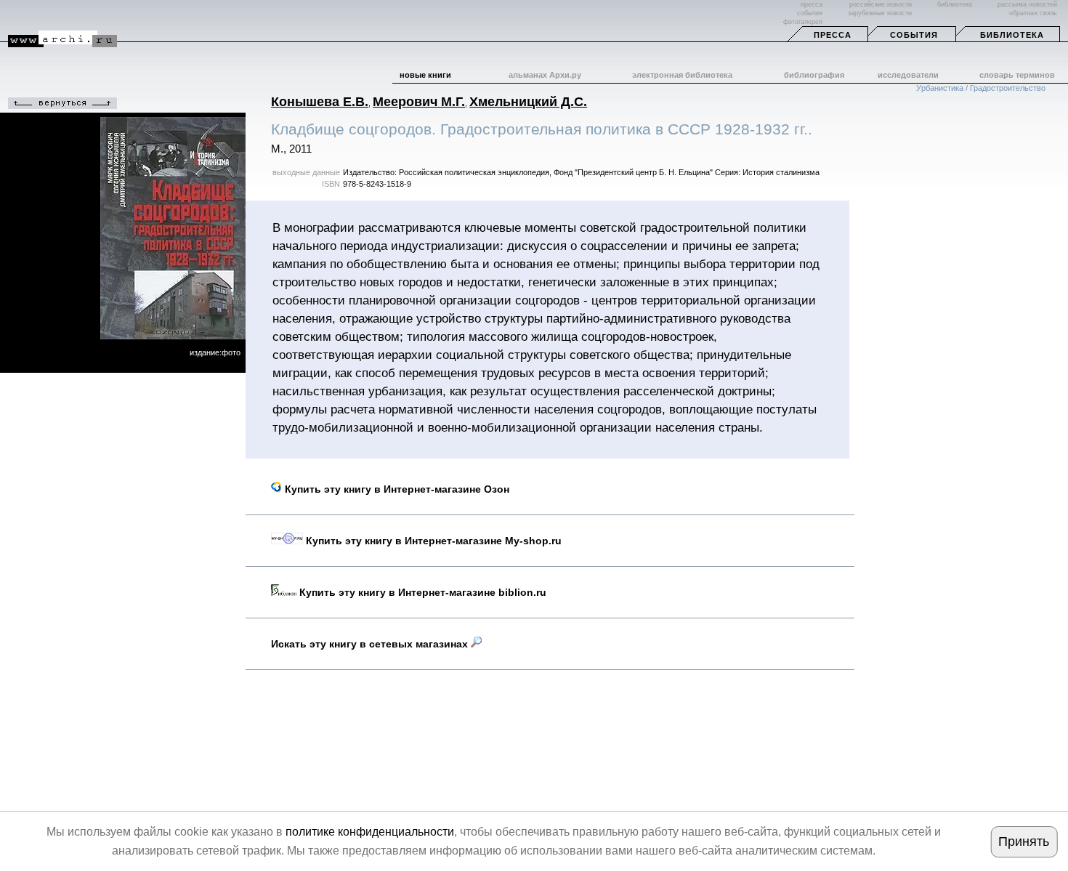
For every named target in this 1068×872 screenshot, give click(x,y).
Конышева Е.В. (319, 101)
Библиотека (1012, 35)
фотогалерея (802, 21)
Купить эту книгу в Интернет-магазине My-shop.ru (432, 540)
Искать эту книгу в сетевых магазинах (371, 644)
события (809, 13)
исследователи (908, 74)
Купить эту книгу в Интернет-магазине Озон (395, 489)
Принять (1023, 841)
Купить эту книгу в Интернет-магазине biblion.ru (421, 592)
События (914, 35)
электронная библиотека (682, 74)
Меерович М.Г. (419, 101)
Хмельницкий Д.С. (528, 101)
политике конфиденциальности (370, 831)
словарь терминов (1017, 74)
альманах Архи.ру (545, 74)
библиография (814, 74)
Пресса (832, 35)
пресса (811, 4)
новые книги (425, 74)
